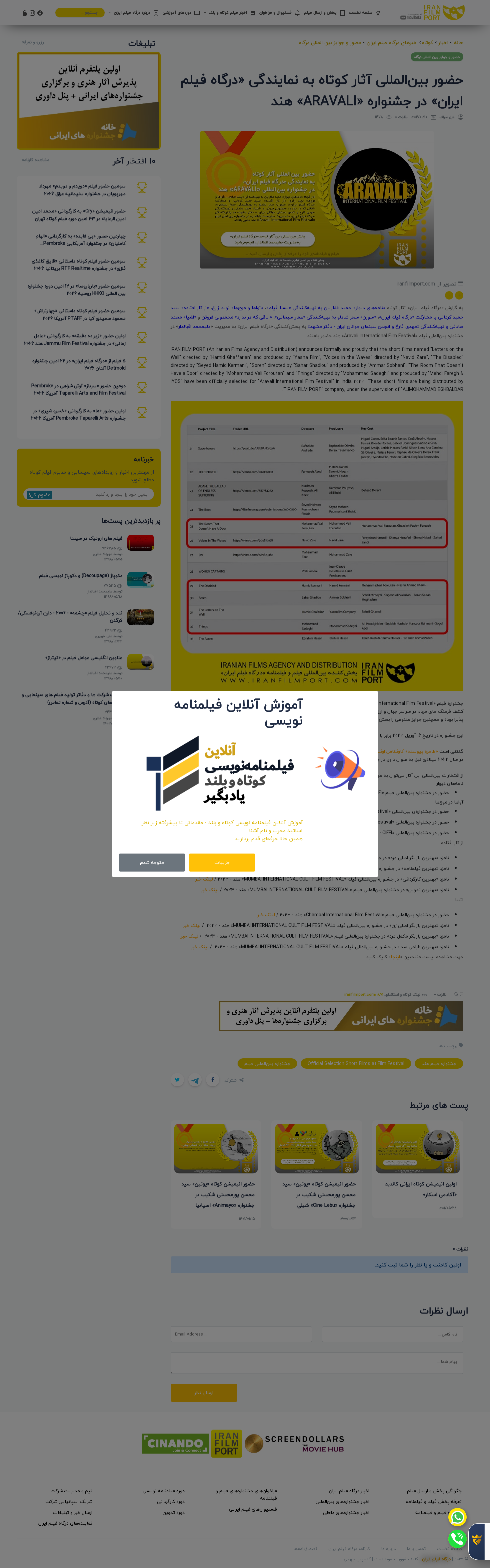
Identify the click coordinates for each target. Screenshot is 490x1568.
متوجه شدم (152, 862)
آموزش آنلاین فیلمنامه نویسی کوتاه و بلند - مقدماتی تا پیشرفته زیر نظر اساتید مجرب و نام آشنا (222, 826)
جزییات (222, 862)
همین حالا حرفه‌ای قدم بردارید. (268, 838)
